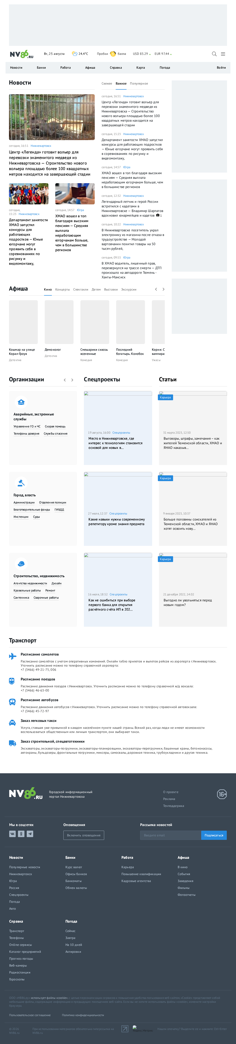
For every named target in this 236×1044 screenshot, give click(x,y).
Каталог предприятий (25, 952)
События (184, 874)
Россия (14, 888)
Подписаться (214, 835)
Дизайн (57, 583)
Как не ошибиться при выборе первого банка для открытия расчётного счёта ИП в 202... (111, 605)
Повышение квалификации (141, 874)
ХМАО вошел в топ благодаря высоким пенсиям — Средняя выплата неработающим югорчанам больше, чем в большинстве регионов (71, 233)
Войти (221, 67)
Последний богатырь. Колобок (130, 351)
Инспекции (21, 517)
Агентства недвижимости (30, 583)
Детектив (15, 360)
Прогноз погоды (21, 958)
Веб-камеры (18, 965)
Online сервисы (20, 945)
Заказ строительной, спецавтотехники (53, 741)
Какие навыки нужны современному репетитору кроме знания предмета (116, 521)
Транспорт (22, 640)
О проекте (170, 792)
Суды (36, 517)
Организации (26, 379)
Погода (165, 67)
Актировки (73, 952)
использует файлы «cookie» (49, 998)
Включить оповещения (83, 835)
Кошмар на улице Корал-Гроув (22, 351)
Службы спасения (56, 433)
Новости (20, 82)
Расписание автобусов (39, 699)
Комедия (86, 360)
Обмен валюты (76, 888)
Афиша (18, 288)
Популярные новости (24, 867)
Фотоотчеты (186, 895)
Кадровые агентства (136, 881)
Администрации (24, 502)
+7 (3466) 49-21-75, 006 (38, 670)
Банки (41, 67)
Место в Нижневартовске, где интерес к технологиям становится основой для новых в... (115, 443)
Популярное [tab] (139, 83)
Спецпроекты (102, 379)
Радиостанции (19, 972)
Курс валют (73, 867)
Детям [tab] (96, 289)
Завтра (70, 938)
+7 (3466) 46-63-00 (35, 690)
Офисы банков (76, 874)
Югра (80, 210)
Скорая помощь (55, 426)
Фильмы (184, 888)
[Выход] (223, 54)
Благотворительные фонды (32, 510)
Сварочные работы (46, 598)
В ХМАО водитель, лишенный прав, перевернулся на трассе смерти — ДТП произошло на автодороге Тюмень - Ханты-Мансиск (132, 270)
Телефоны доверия (26, 433)
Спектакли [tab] (80, 289)
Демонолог (53, 349)
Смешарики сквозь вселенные (94, 351)
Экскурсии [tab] (128, 289)
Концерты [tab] (62, 289)
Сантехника (21, 598)
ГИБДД (59, 510)
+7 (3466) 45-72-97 (35, 711)
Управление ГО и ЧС (27, 426)
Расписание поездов (38, 679)
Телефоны (16, 938)
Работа (65, 67)
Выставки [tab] (111, 289)
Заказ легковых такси (38, 720)
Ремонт (50, 590)
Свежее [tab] (107, 83)
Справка (116, 67)
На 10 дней (73, 945)
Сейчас (70, 931)
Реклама (169, 799)
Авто (12, 908)
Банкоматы (73, 881)
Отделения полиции (52, 502)
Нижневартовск (41, 146)
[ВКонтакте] (12, 834)
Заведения (185, 881)
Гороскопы (16, 979)
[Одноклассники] (21, 834)
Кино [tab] (48, 289)
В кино (183, 867)
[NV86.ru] (21, 54)
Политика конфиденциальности (83, 1015)
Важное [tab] (121, 83)
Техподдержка (173, 806)
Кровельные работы (27, 590)
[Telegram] (30, 834)
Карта (140, 67)
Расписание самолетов (40, 654)
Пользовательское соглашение (30, 1015)
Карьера (127, 867)
